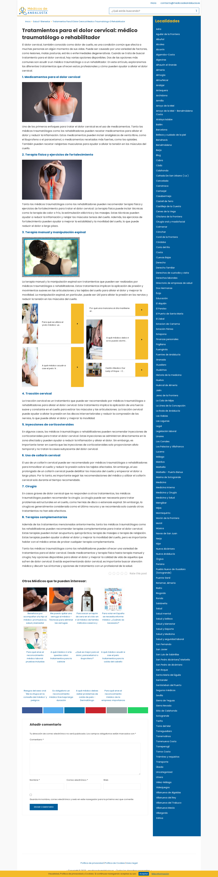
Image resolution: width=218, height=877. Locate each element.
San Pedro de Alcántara (169, 664)
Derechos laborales (166, 278)
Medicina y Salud (165, 497)
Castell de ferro (164, 201)
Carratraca (162, 186)
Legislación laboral (166, 431)
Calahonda (162, 170)
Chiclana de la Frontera (169, 216)
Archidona (161, 95)
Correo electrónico (77, 779)
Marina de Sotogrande (168, 477)
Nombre (35, 779)
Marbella (160, 467)
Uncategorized (164, 772)
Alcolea (160, 44)
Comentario (37, 739)
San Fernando (163, 644)
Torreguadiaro (164, 731)
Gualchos (161, 369)
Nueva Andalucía (165, 553)
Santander (162, 680)
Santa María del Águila (168, 675)
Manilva (160, 461)
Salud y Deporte (165, 629)
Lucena (160, 451)
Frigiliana (161, 344)
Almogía (160, 75)
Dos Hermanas (164, 288)
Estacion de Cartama (168, 324)
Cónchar (161, 232)
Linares (160, 436)
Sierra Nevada (163, 705)
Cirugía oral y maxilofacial (170, 221)
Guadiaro (161, 364)
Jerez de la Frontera (167, 395)
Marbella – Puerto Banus (169, 472)
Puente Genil (163, 577)
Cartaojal (161, 191)
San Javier (161, 649)
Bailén (159, 124)
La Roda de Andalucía (168, 410)
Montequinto (163, 513)
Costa (159, 252)
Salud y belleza (164, 618)
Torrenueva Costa (166, 741)
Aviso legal (132, 863)
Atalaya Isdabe (164, 119)
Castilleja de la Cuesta (168, 206)
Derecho (161, 262)
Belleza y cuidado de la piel (171, 134)
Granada (161, 359)
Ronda (159, 598)
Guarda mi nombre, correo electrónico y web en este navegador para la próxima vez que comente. (82, 799)
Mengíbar (161, 502)
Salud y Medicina (165, 634)
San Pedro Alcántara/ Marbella (173, 659)
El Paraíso (161, 308)
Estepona (161, 334)
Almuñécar (162, 80)
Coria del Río (163, 247)
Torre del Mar (163, 726)
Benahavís (162, 140)
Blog (158, 155)
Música (160, 528)
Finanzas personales (167, 339)
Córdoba (161, 242)
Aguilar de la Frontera (168, 34)
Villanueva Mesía (165, 807)
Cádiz (159, 165)
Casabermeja (163, 196)
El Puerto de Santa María (169, 313)
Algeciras (161, 59)
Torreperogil (162, 746)
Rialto (159, 588)
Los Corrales (162, 441)
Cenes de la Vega (166, 211)
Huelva (160, 380)
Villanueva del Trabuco (168, 802)
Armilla (160, 100)
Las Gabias (162, 415)
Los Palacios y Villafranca (170, 446)
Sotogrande (162, 715)
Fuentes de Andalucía (168, 354)
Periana (160, 564)
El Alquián (161, 303)
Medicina (161, 482)
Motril (159, 523)
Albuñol (160, 39)
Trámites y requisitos (167, 756)
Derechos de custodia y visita (172, 272)
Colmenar (161, 226)
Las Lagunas (162, 421)
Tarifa (159, 721)
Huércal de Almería (166, 385)
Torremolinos (163, 736)
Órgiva (159, 559)
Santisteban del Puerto (168, 685)
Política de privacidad (92, 863)
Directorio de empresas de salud (174, 283)
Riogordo (161, 593)
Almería (160, 70)
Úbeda (159, 767)
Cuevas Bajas (163, 257)
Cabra (159, 160)
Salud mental (163, 613)
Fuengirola (162, 349)
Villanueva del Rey (166, 797)
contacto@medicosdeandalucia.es (180, 3)
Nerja (159, 538)
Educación (162, 298)
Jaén (159, 390)
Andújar (160, 85)
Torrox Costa (163, 751)
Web (105, 779)
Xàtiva (159, 818)
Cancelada (162, 180)
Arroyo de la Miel (165, 105)
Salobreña (161, 603)
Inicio (153, 3)
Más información (160, 873)
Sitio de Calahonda (166, 710)
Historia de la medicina (168, 375)
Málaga (160, 456)
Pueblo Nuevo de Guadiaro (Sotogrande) (171, 571)
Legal (159, 426)
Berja (159, 150)
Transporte (162, 761)
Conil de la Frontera (167, 237)
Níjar (158, 543)
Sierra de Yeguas (165, 700)
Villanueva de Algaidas (168, 792)
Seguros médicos (165, 690)
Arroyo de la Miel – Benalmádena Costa (174, 112)
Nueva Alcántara (165, 548)
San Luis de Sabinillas (167, 654)
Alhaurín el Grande (166, 64)
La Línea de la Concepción (170, 405)
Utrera (159, 777)
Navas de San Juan (166, 533)
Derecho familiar (165, 267)
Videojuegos (163, 787)
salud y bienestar (41, 21)
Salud (159, 608)
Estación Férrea (164, 329)
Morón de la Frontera (167, 518)
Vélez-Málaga (163, 782)
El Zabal (160, 318)
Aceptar (143, 873)
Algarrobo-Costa (165, 54)
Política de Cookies (115, 863)
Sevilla (159, 695)
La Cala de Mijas (165, 400)
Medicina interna (165, 487)
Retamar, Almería (166, 583)
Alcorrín (160, 49)
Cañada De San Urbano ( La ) (172, 175)
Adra (158, 29)
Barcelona (161, 129)
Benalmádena (164, 145)
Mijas (159, 507)
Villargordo (162, 813)
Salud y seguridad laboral (170, 639)
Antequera (162, 90)
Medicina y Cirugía (166, 492)
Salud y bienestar (165, 623)
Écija (158, 293)
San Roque (162, 669)
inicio (27, 21)
